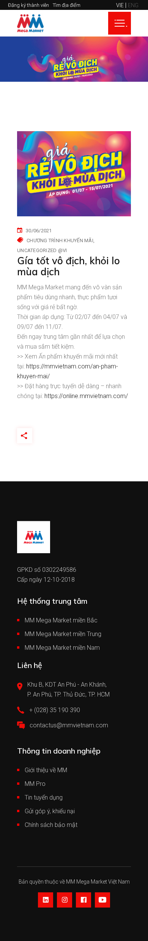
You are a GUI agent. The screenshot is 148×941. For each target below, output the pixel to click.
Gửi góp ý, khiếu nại (50, 811)
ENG (133, 5)
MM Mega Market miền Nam (62, 647)
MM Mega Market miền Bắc (61, 620)
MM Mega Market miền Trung (63, 634)
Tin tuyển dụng (44, 797)
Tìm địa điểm (66, 5)
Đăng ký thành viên (28, 5)
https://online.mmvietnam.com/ (86, 396)
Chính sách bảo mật (51, 824)
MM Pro (35, 783)
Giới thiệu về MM (46, 770)
